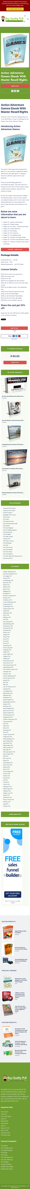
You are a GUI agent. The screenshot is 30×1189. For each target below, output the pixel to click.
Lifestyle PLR (6, 689)
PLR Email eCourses (8, 521)
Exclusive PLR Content (9, 510)
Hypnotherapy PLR (8, 667)
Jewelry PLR (6, 680)
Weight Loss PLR (7, 793)
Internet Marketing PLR (9, 676)
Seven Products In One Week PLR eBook (21, 948)
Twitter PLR (6, 784)
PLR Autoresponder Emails (10, 523)
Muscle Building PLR (8, 708)
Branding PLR (6, 593)
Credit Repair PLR (8, 606)
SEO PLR (5, 756)
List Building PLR (7, 691)
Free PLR (5, 545)
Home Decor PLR (8, 663)
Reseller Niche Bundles (7, 1167)
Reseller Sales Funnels (7, 1169)
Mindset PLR (6, 704)
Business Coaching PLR (9, 596)
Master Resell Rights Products (9, 82)
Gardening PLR (7, 645)
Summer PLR (6, 776)
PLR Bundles (4, 1146)
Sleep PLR (6, 760)
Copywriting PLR (7, 604)
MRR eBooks (19, 82)
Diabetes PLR (7, 617)
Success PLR (6, 773)
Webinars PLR (7, 791)
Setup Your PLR (5, 1128)
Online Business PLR (8, 715)
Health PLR (6, 652)
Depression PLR (7, 613)
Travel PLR (6, 782)
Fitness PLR (6, 637)
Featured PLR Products (9, 508)
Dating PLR (6, 611)
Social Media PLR (7, 763)
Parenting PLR (7, 730)
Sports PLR (6, 769)
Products (6, 68)
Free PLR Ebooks (7, 549)
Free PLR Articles (8, 547)
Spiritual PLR (6, 767)
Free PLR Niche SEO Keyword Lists (12, 556)
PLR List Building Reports (10, 530)
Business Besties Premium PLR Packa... (13, 492)
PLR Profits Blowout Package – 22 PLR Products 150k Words (21, 1043)
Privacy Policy (4, 1123)
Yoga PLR (5, 804)
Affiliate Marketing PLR (9, 572)
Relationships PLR (8, 745)
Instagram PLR (7, 671)
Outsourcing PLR (7, 721)
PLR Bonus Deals (5, 1135)
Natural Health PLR (8, 713)
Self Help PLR (7, 750)
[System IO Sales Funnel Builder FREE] (12, 864)
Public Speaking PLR (8, 739)
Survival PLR (6, 778)
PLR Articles (6, 517)
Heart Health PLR (8, 654)
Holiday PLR (6, 658)
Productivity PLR (7, 737)
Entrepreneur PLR (8, 626)
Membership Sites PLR (9, 702)
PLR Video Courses (8, 541)
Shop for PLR (4, 1130)
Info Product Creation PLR (10, 669)
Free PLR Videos (7, 552)
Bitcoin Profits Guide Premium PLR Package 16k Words (20, 1052)
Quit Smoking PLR (8, 741)
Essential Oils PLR (8, 628)
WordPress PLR (7, 797)
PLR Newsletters (7, 532)
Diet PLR (5, 619)
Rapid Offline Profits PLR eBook (20, 931)
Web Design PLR (7, 789)
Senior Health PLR (8, 754)
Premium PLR (6, 539)
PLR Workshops (7, 543)
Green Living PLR (7, 648)
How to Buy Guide (6, 1116)
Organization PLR (8, 717)
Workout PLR (6, 802)
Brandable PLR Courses (9, 515)
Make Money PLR (8, 693)
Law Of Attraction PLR (9, 687)
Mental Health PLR (8, 700)
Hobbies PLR (6, 656)
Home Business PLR (8, 661)
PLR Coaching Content (7, 1148)
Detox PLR (6, 615)
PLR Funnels (4, 1155)
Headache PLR (7, 650)
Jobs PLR (5, 682)
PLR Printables (7, 534)
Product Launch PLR (8, 734)
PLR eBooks (6, 526)
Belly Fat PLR (6, 587)
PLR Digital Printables (6, 1150)
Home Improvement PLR (9, 665)
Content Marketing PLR (9, 602)
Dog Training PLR (7, 622)
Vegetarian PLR (7, 786)
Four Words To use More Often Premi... (12, 468)
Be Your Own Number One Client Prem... (13, 396)
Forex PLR (6, 643)
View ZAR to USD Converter (15, 9)
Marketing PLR (7, 695)
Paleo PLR (6, 726)
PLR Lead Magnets (8, 528)
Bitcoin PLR (6, 589)
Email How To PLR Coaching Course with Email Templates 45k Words (21, 1031)
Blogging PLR (6, 591)
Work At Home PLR (8, 800)
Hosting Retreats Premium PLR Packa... (13, 444)
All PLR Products (7, 513)
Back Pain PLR (7, 582)
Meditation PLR (7, 698)
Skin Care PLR (7, 758)
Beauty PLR (6, 585)
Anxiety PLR (6, 578)
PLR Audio (6, 519)
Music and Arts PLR (8, 711)
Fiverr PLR (6, 639)
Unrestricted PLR (7, 558)
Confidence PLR (7, 600)
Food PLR (5, 641)
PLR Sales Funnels (8, 536)
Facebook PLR (7, 630)
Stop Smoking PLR (8, 771)
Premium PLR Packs (6, 1164)
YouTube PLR (6, 806)
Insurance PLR (7, 674)
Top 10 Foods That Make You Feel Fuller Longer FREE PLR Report (20, 1009)
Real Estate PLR (7, 743)
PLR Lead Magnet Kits (7, 1157)
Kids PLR (5, 684)
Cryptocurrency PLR (8, 609)
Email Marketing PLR (8, 624)
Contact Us (4, 1114)
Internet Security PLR (9, 678)
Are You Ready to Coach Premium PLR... (13, 420)
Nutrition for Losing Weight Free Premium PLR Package (21, 980)
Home (2, 68)
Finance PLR (6, 632)
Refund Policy (4, 1121)
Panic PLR (6, 728)
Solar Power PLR (7, 765)
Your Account (4, 1112)
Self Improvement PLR (9, 752)
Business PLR (6, 598)
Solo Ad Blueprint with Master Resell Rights (21, 960)
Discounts (3, 1119)
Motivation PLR (7, 706)
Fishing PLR (6, 635)
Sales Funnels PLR (8, 747)
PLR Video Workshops (7, 1160)
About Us (3, 1126)
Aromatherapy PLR (8, 580)
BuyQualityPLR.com (22, 1186)
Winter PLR (6, 795)
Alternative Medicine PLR (10, 574)
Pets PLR (5, 732)
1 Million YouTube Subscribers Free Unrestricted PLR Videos (20, 995)
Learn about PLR (5, 1133)
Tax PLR (5, 780)
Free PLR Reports (8, 554)
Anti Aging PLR (7, 576)
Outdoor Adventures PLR (10, 719)
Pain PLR (5, 724)
